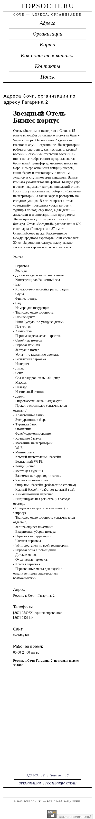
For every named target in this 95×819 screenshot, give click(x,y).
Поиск (47, 77)
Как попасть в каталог (48, 55)
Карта (47, 44)
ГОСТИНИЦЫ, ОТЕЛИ (60, 783)
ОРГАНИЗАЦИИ (30, 783)
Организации (47, 34)
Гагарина (55, 775)
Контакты (47, 66)
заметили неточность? (75, 817)
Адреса (48, 23)
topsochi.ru (48, 6)
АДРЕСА (32, 775)
